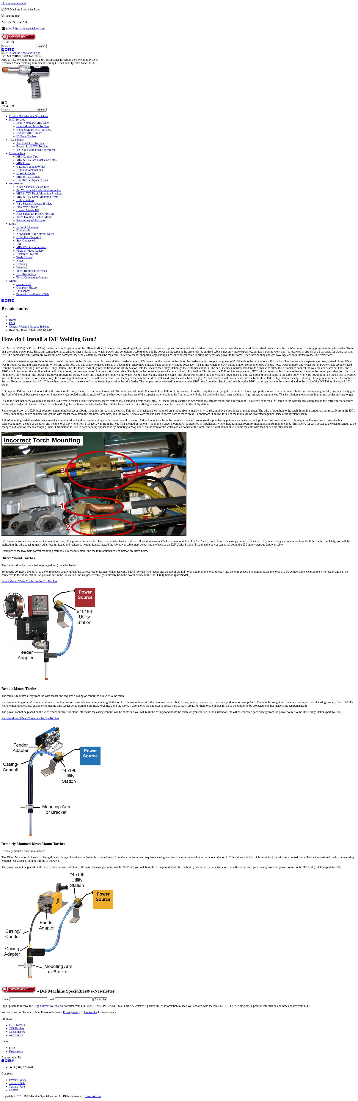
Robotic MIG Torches (29, 133)
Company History (26, 287)
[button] (2, 102)
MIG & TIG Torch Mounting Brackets (39, 193)
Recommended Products (30, 220)
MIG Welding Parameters (31, 247)
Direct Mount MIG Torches (32, 126)
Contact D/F (23, 284)
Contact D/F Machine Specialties (28, 116)
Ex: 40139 (7, 42)
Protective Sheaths (27, 206)
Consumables (17, 153)
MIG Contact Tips (27, 156)
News (19, 260)
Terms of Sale (17, 1083)
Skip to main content (13, 3)
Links (12, 223)
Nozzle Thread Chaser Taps (32, 186)
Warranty (21, 267)
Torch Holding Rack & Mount (34, 217)
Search (41, 46)
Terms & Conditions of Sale (32, 294)
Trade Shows (24, 257)
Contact (13, 1089)
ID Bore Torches (26, 136)
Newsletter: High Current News (35, 233)
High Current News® (46, 1005)
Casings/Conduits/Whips (30, 166)
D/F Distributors (26, 274)
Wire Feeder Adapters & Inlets (34, 203)
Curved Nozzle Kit (27, 210)
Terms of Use (17, 1086)
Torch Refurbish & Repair (31, 270)
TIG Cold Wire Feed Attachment (35, 149)
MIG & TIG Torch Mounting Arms (37, 196)
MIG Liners (23, 163)
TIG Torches (16, 139)
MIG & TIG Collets (28, 176)
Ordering (21, 264)
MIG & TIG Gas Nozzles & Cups (36, 159)
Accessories (16, 183)
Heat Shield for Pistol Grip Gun (35, 213)
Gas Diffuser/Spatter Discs (32, 180)
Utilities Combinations (29, 170)
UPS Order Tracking (28, 237)
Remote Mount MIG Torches (33, 129)
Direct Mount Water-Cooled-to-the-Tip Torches (29, 581)
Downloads (23, 230)
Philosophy (23, 290)
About (12, 280)
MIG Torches (17, 119)
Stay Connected (25, 240)
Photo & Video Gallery (30, 250)
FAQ (19, 243)
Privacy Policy (71, 1012)
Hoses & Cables (25, 173)
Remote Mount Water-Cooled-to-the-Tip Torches (30, 718)
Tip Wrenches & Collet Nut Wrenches (38, 190)
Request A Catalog (27, 227)
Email (51, 999)
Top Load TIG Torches (30, 143)
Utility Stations (25, 200)
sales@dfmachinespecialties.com (25, 28)
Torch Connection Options (32, 277)
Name (5, 999)
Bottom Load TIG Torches (32, 146)
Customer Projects (27, 254)
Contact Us (90, 1012)
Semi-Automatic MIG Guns (32, 122)
